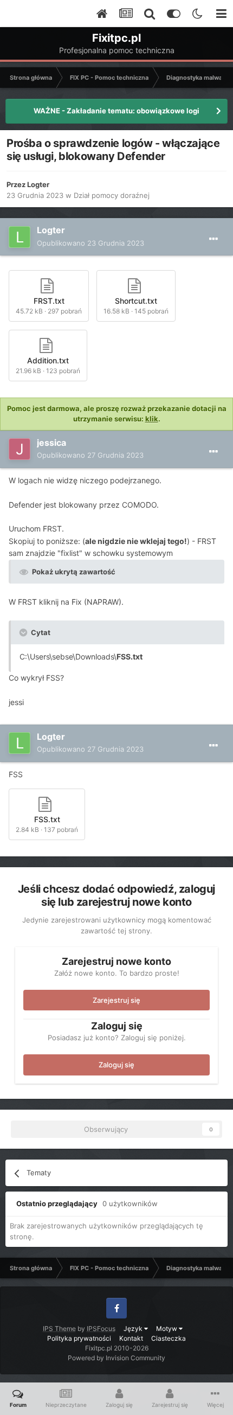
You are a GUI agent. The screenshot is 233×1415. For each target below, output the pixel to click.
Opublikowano (90, 243)
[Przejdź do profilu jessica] (19, 449)
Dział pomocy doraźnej (112, 195)
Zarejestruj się (116, 1000)
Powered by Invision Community (116, 1358)
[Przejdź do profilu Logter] (19, 237)
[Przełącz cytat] (24, 632)
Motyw (167, 1328)
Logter (38, 184)
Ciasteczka (168, 1338)
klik (151, 418)
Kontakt (131, 1338)
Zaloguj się (116, 1064)
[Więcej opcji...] (213, 239)
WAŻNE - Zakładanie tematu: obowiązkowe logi (116, 110)
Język (134, 1328)
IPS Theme (59, 1328)
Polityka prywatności (79, 1338)
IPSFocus (101, 1328)
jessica (51, 442)
